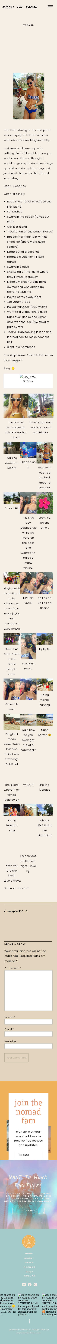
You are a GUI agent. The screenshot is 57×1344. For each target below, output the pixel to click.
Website (10, 1041)
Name (9, 1017)
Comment (12, 968)
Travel (28, 25)
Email (9, 1029)
